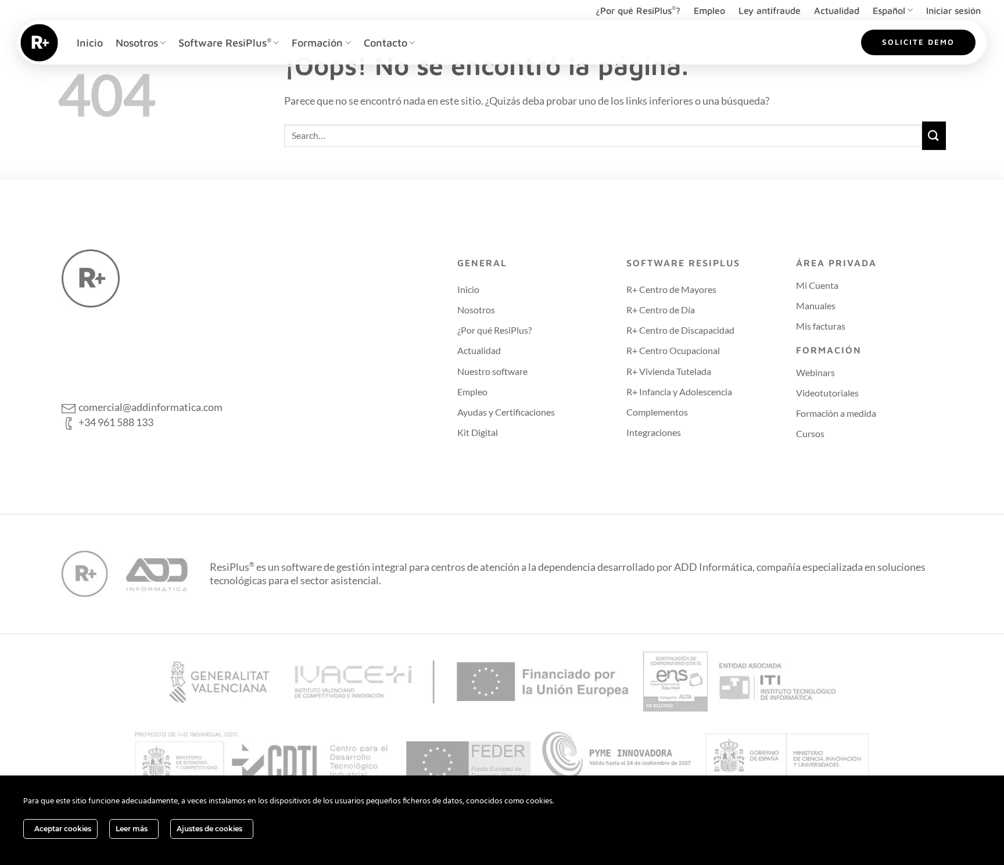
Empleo (709, 10)
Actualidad (836, 10)
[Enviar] (934, 135)
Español (889, 10)
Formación (317, 42)
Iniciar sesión (953, 10)
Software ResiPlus (224, 42)
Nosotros (137, 42)
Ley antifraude (769, 10)
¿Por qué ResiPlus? (638, 10)
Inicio (90, 42)
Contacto (385, 42)
